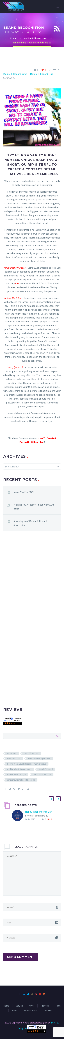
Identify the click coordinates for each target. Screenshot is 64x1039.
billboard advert (14, 758)
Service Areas (30, 1011)
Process (45, 1006)
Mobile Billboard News (15, 73)
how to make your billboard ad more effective (26, 764)
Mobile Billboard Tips (41, 73)
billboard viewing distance (39, 758)
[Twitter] (10, 789)
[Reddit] (28, 789)
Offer (31, 1006)
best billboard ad (31, 753)
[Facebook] (5, 789)
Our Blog (48, 1011)
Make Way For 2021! (24, 492)
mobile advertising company (19, 769)
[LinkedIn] (23, 789)
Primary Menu (58, 6)
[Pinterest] (14, 789)
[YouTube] (40, 994)
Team (58, 1006)
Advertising (11, 753)
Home (6, 1006)
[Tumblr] (19, 789)
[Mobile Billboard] (12, 720)
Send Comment (20, 957)
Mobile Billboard (46, 769)
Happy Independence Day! (38, 811)
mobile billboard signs (16, 774)
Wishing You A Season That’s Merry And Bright (34, 506)
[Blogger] (44, 994)
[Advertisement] (32, 579)
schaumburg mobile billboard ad (21, 780)
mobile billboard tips (42, 774)
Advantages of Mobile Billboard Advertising (30, 523)
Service (19, 1006)
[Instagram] (32, 994)
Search (57, 736)
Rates (15, 1011)
